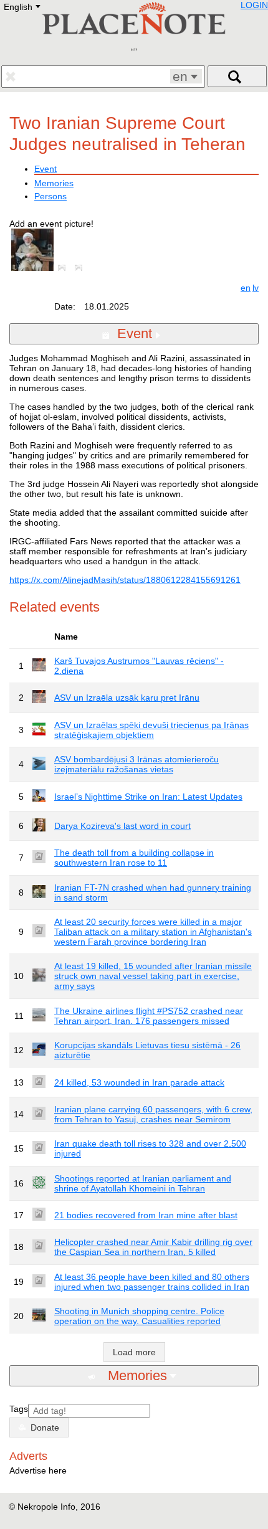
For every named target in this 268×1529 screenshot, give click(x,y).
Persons (50, 196)
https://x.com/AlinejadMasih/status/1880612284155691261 (125, 580)
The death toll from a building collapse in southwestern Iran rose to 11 (134, 858)
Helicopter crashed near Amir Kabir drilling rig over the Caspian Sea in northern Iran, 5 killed (153, 1247)
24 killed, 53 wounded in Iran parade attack (139, 1082)
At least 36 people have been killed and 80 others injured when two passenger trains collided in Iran (151, 1282)
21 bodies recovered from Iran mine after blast (145, 1215)
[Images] (64, 268)
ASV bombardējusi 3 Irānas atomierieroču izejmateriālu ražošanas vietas (136, 764)
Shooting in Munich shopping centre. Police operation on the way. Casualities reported (139, 1316)
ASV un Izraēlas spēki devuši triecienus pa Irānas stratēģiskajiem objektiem (151, 730)
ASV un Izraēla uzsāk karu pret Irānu (126, 698)
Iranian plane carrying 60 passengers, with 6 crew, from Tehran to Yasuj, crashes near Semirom (153, 1114)
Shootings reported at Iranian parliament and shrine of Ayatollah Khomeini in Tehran (142, 1183)
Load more (134, 1352)
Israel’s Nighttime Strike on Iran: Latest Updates (148, 797)
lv (255, 288)
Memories (54, 183)
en (246, 288)
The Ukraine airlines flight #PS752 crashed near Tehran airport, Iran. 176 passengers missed (148, 1016)
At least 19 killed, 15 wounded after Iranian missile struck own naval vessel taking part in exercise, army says (153, 976)
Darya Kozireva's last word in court (122, 826)
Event (45, 169)
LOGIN (254, 5)
